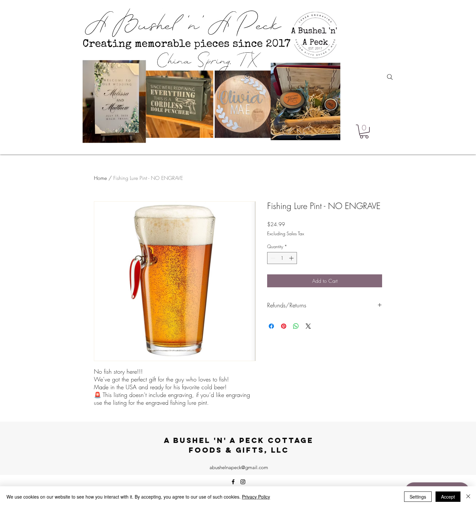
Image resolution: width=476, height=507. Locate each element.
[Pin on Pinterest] (284, 326)
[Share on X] (308, 326)
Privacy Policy (256, 496)
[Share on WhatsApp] (296, 326)
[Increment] (292, 258)
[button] (364, 131)
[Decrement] (272, 258)
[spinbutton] (282, 258)
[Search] (390, 77)
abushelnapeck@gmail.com (239, 467)
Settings (418, 496)
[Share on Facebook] (271, 326)
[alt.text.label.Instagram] (243, 482)
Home (100, 178)
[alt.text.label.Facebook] (233, 482)
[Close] (468, 496)
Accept (448, 496)
